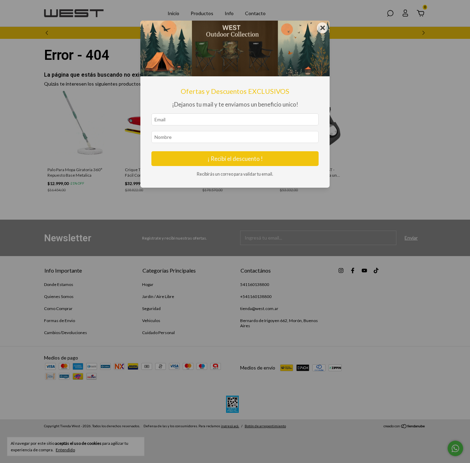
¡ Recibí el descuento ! (235, 158)
